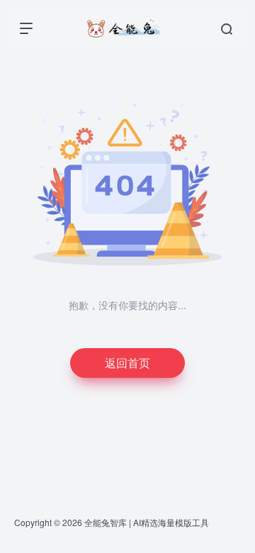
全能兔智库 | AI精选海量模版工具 (146, 522)
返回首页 (127, 362)
